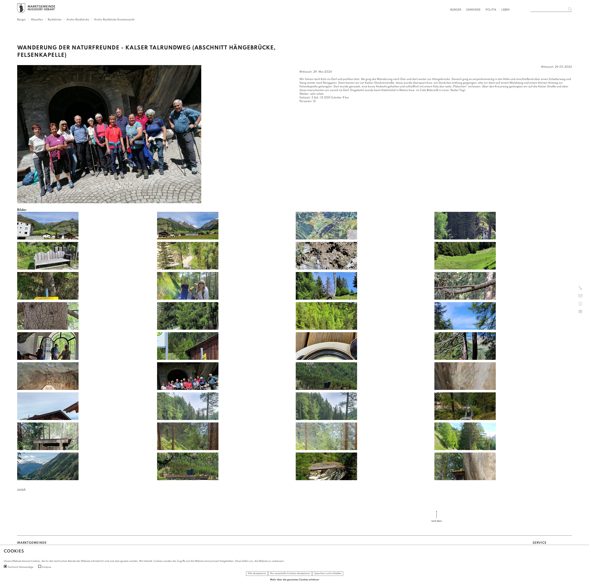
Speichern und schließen (327, 573)
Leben (505, 9)
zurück (21, 489)
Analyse (46, 567)
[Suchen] (570, 9)
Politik (490, 9)
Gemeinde (473, 9)
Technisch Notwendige (20, 567)
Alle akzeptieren (257, 573)
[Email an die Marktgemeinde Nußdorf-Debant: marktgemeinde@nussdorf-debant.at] (580, 296)
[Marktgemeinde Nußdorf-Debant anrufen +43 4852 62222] (580, 288)
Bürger (455, 9)
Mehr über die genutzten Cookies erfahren (294, 580)
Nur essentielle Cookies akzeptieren (290, 573)
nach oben (436, 521)
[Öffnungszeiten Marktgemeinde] (580, 304)
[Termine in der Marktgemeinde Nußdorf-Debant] (580, 312)
